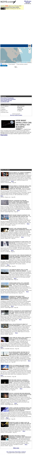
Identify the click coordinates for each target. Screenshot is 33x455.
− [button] (29, 52)
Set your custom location (16, 115)
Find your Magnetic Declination (8, 99)
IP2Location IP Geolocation (7, 98)
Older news (16, 448)
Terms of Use (12, 451)
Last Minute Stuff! (5, 101)
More (12, 181)
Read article (4, 135)
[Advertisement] (16, 27)
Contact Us (23, 451)
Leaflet (18, 62)
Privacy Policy (18, 451)
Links (7, 451)
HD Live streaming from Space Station (10, 7)
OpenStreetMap (24, 62)
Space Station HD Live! (6, 100)
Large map (4, 65)
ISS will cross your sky (27, 2)
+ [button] (29, 50)
